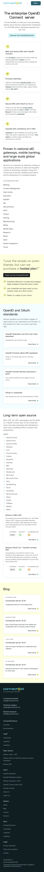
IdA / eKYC (14, 89)
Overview (6, 725)
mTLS (21, 110)
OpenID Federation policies (12, 777)
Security (22, 532)
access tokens (27, 107)
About (5, 805)
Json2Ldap (7, 738)
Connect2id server (9, 825)
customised (20, 114)
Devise (21, 60)
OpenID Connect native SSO (12, 784)
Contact (6, 812)
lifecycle (8, 112)
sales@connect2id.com (10, 700)
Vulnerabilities (33, 532)
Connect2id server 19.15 (15, 621)
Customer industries (11, 181)
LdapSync (6, 745)
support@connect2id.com (11, 707)
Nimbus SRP (7, 764)
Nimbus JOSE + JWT (10, 754)
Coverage (12, 532)
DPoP (27, 110)
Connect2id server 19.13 (15, 665)
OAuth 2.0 (6, 795)
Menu (36, 3)
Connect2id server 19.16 (15, 601)
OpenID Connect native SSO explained (21, 353)
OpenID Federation (9, 773)
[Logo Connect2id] (12, 3)
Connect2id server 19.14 (15, 643)
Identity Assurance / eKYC (12, 781)
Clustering (8, 132)
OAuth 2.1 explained (13, 393)
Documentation (8, 728)
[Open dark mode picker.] (27, 3)
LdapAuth (6, 741)
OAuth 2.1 (6, 792)
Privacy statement (9, 845)
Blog (4, 808)
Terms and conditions (10, 849)
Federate (8, 87)
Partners (6, 816)
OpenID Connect (8, 788)
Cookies (6, 853)
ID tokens (12, 57)
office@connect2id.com (11, 714)
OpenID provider (26, 82)
